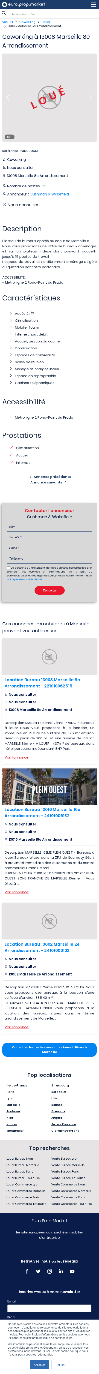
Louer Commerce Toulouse (26, 1204)
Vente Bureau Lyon (65, 1159)
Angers (56, 1118)
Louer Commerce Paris (23, 1197)
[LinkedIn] (61, 1271)
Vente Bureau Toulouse (68, 1178)
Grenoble (58, 1111)
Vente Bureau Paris (65, 1171)
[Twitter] (38, 1271)
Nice (9, 1118)
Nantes (11, 1124)
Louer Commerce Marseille (26, 1191)
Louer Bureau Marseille (22, 1165)
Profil (11, 1317)
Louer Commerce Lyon (22, 1184)
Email (11, 1301)
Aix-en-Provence (63, 1124)
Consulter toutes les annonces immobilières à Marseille (49, 1049)
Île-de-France (16, 1085)
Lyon (9, 1098)
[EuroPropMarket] (23, 4)
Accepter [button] (39, 1365)
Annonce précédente (52, 476)
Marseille (13, 1105)
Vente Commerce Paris (68, 1197)
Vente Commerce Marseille (71, 1191)
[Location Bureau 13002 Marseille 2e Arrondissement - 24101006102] (49, 921)
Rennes (56, 1105)
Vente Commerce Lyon (68, 1184)
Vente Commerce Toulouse (71, 1204)
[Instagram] (49, 1271)
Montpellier (15, 1131)
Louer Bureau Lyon (19, 1159)
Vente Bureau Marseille (68, 1165)
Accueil (7, 22)
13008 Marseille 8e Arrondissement (34, 26)
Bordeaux (58, 1092)
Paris (10, 1092)
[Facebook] (27, 1271)
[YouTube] (72, 1271)
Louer (46, 22)
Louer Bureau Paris (19, 1171)
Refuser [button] (60, 1365)
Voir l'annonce (17, 757)
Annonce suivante (46, 482)
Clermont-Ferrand (65, 1131)
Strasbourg (60, 1085)
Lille (54, 1098)
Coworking (27, 22)
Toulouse (13, 1111)
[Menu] (49, 4)
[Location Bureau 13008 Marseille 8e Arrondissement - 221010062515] (49, 657)
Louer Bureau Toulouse (23, 1178)
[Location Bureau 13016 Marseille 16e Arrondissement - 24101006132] (49, 786)
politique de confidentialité (24, 579)
